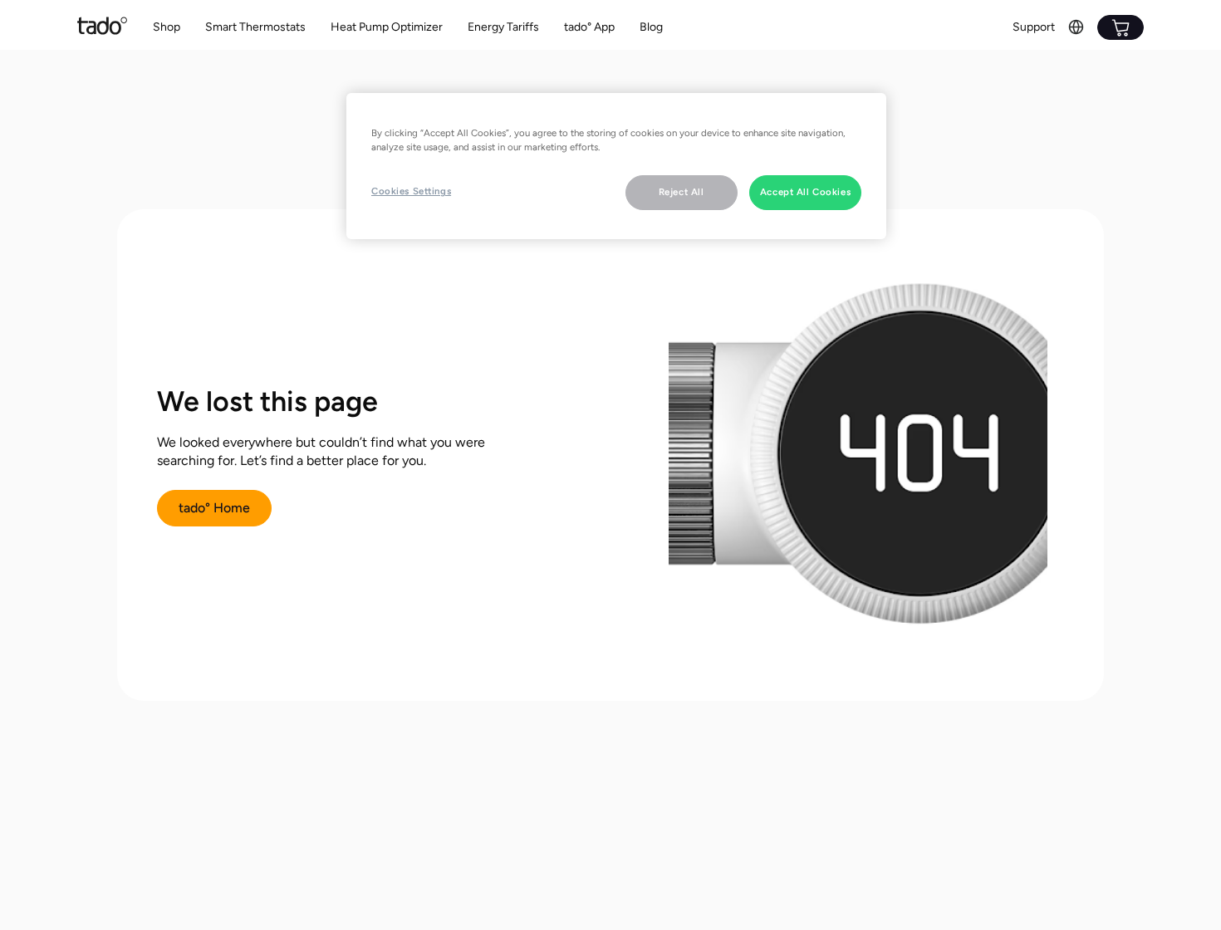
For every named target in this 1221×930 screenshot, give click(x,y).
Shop (166, 27)
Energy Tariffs (503, 27)
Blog (651, 27)
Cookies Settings (411, 191)
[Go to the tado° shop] (1120, 27)
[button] (255, 27)
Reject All (681, 192)
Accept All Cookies (805, 192)
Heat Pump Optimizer (387, 27)
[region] (616, 166)
